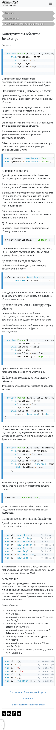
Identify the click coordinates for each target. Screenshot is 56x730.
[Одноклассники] (14, 713)
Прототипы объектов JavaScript (27, 692)
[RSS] (4, 713)
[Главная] (11, 3)
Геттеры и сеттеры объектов (29, 704)
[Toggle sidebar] (2, 725)
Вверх (28, 698)
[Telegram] (19, 713)
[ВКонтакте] (9, 713)
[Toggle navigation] (50, 3)
